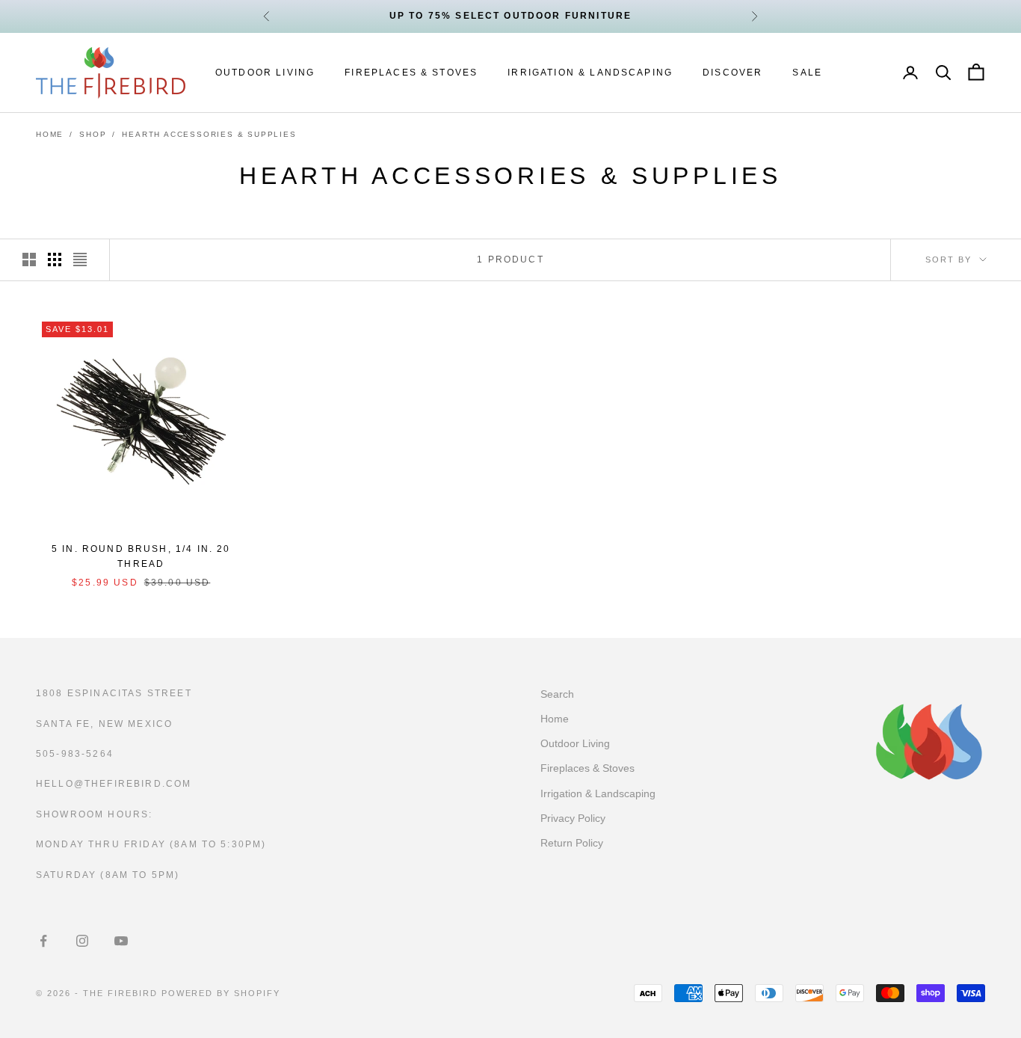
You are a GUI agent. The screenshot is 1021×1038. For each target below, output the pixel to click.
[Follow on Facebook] (43, 940)
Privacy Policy (572, 818)
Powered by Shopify (221, 993)
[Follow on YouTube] (121, 940)
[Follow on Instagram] (82, 940)
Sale (807, 72)
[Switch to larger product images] (29, 259)
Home (50, 134)
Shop (92, 134)
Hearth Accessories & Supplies (209, 134)
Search (557, 694)
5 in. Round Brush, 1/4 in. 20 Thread (141, 556)
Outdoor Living (265, 72)
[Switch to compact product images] (80, 259)
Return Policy (571, 843)
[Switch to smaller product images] (54, 259)
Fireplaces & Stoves (411, 72)
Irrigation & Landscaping (590, 72)
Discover (732, 72)
